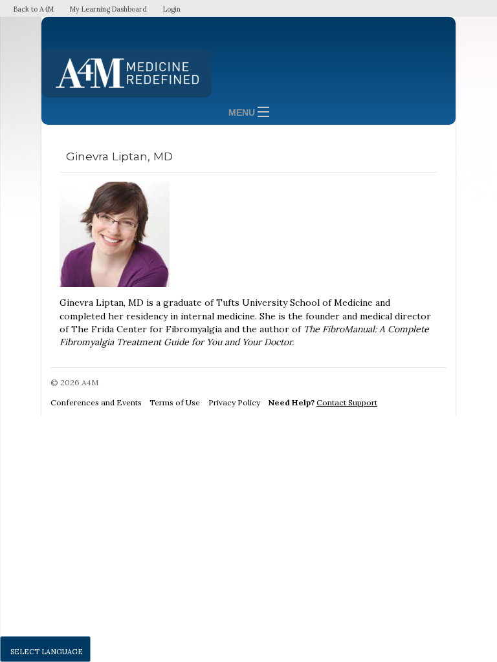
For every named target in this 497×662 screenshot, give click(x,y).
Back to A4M (34, 9)
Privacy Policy (234, 402)
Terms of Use (174, 402)
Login (172, 9)
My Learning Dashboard (108, 9)
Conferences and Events (96, 402)
